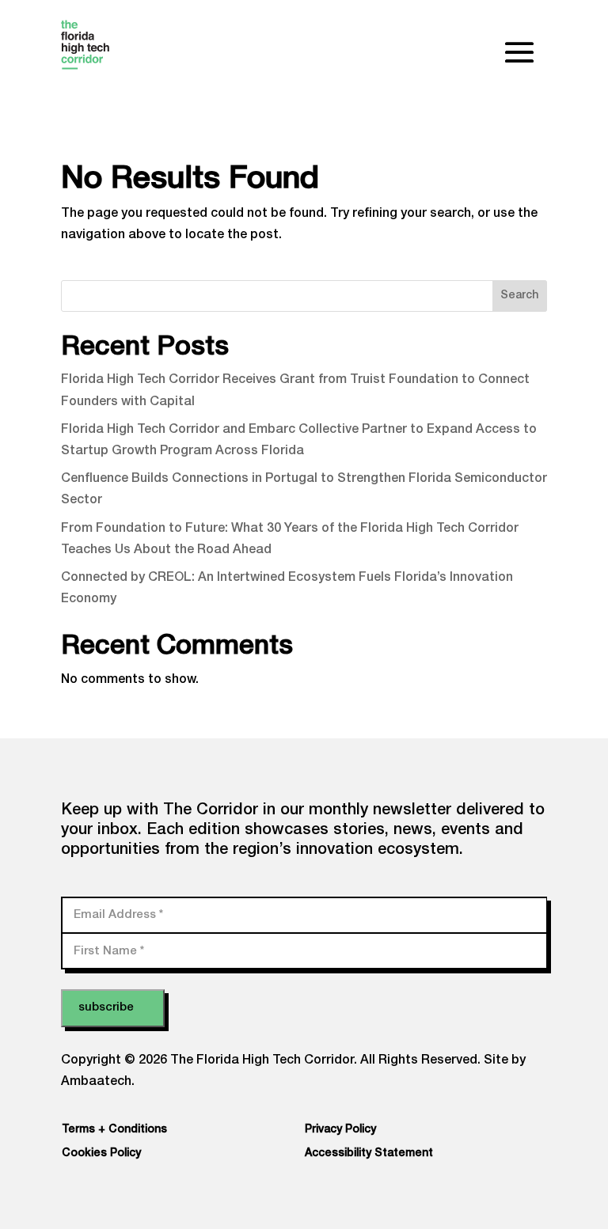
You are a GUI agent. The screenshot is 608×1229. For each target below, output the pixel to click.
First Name (109, 951)
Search (519, 296)
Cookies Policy (101, 1153)
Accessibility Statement (369, 1153)
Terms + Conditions (114, 1130)
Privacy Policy (340, 1130)
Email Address (118, 914)
